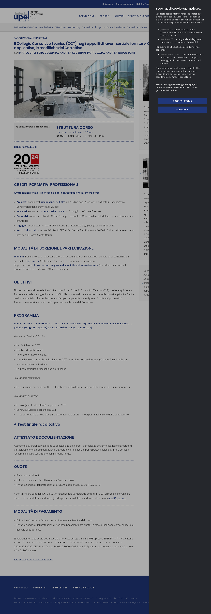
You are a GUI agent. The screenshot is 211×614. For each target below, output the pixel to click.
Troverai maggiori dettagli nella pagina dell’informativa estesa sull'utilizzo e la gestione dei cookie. (177, 87)
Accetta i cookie (182, 101)
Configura (182, 109)
